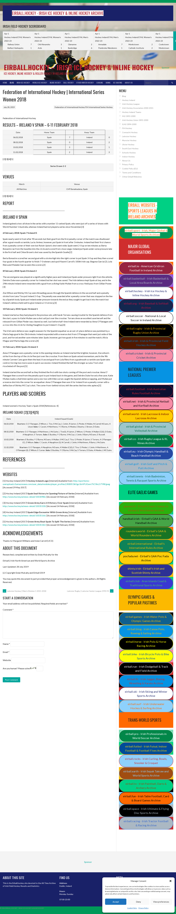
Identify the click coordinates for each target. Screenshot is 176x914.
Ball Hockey (68, 82)
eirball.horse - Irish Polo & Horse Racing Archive (146, 643)
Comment (8, 609)
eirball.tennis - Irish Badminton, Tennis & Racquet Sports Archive (146, 478)
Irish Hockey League (131, 104)
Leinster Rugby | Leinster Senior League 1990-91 (90, 591)
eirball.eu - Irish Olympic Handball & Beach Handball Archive (146, 453)
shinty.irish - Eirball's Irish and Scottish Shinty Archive (146, 570)
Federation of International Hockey (70, 107)
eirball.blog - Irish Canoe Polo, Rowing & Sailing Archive (146, 631)
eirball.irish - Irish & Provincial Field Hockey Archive (146, 343)
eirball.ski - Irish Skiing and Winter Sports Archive (146, 693)
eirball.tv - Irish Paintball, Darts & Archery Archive (146, 785)
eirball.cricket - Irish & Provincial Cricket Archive (146, 355)
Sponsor (165, 67)
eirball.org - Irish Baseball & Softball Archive (146, 305)
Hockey (109, 107)
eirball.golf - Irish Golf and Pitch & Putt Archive (146, 466)
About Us (129, 82)
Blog (12, 82)
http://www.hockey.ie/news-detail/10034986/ (24, 496)
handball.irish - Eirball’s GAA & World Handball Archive (146, 520)
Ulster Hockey (128, 144)
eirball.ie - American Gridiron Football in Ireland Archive (146, 268)
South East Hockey (130, 148)
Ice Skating (117, 82)
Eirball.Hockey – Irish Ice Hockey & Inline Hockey (79, 67)
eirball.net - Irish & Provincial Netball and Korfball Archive (146, 403)
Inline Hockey (55, 82)
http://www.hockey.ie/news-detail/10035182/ (24, 524)
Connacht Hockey (130, 132)
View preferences (161, 902)
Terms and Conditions (131, 172)
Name (6, 644)
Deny (138, 902)
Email (6, 652)
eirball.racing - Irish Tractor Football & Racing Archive (146, 823)
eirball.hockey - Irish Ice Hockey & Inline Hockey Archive (146, 293)
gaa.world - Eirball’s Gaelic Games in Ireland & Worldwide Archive (146, 508)
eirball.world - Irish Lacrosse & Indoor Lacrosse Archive (146, 416)
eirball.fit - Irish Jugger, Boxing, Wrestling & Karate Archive (146, 681)
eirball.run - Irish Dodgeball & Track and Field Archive (146, 668)
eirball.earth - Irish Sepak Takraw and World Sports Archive (146, 773)
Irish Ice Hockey (23, 82)
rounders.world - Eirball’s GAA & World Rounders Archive (146, 533)
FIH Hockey (127, 128)
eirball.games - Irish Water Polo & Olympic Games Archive (146, 618)
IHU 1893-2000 (128, 116)
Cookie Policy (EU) (130, 168)
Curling (99, 82)
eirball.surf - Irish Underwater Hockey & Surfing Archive (146, 706)
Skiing (108, 82)
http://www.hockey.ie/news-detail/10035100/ (24, 506)
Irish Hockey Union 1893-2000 (135, 120)
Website (7, 660)
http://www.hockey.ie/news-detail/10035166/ (24, 515)
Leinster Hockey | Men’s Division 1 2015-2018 (24, 591)
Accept (116, 902)
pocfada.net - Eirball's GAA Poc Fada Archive (146, 558)
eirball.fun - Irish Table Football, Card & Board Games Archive (146, 798)
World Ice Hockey (39, 82)
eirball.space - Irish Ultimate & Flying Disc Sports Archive (146, 810)
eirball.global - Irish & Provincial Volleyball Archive (146, 428)
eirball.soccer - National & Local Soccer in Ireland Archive (146, 318)
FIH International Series (95, 107)
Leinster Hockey (129, 136)
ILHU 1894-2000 (129, 124)
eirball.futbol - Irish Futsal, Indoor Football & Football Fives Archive (146, 748)
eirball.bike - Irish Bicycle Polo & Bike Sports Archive (146, 656)
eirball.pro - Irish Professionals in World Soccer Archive (146, 736)
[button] (170, 881)
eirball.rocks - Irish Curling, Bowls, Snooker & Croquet (146, 761)
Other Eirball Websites (132, 177)
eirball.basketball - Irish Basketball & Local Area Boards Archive (146, 280)
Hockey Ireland (128, 100)
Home (5, 82)
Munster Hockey (129, 140)
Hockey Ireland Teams (131, 112)
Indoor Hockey (128, 156)
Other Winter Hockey (85, 82)
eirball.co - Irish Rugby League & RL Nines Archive (146, 441)
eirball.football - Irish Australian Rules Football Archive (146, 391)
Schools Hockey (129, 152)
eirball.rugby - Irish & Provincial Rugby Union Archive (146, 330)
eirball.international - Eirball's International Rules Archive (146, 545)
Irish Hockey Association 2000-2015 (137, 108)
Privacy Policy (143, 908)
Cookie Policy (132, 908)
